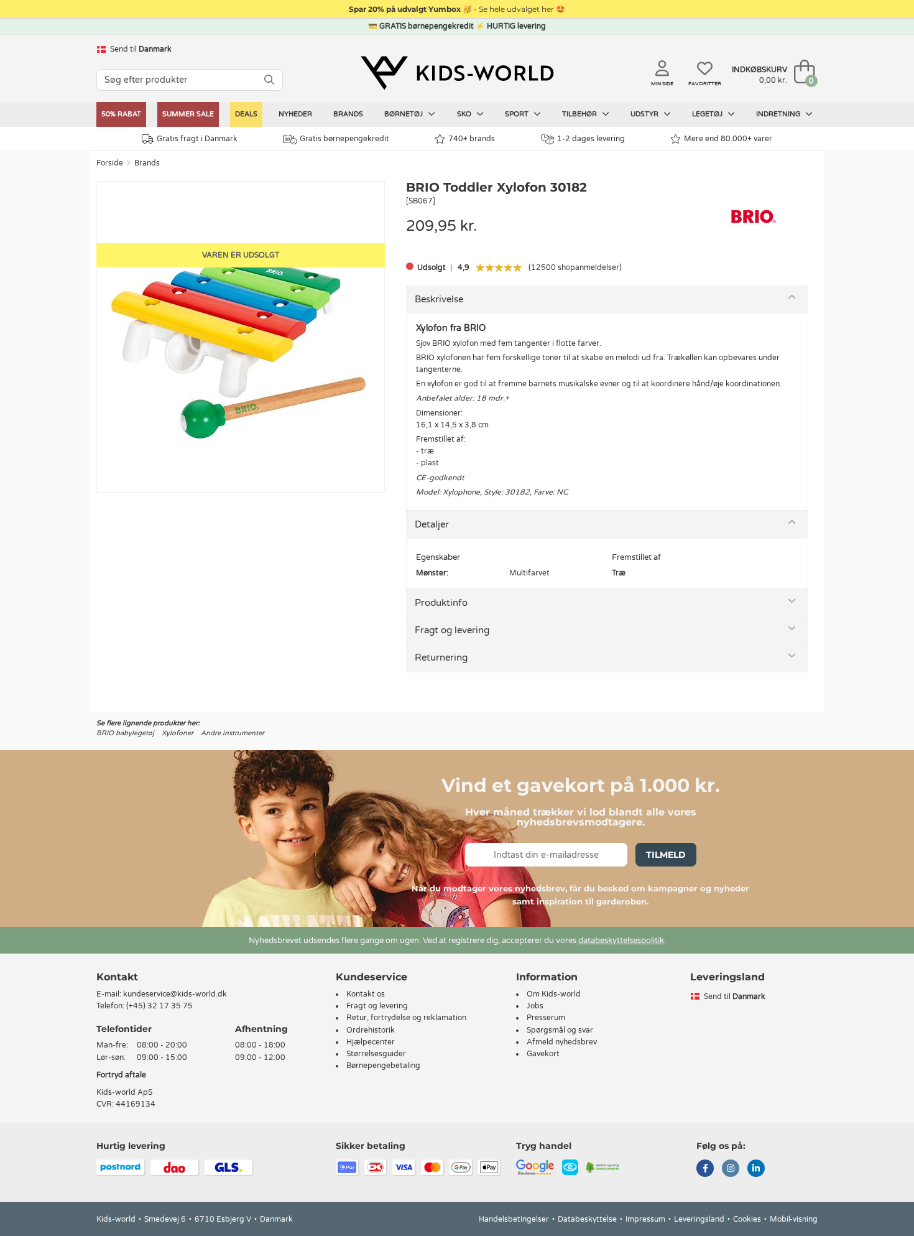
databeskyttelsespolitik (621, 941)
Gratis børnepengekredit (344, 138)
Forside (109, 163)
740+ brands (471, 138)
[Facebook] (705, 1169)
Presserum (546, 1017)
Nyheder (295, 114)
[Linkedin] (756, 1169)
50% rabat (121, 114)
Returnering (441, 657)
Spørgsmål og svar (560, 1030)
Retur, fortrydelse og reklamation (406, 1017)
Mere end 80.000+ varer (728, 138)
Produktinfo (441, 602)
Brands (348, 114)
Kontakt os (365, 994)
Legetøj (708, 114)
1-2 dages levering (591, 138)
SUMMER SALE (188, 114)
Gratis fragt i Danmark (197, 138)
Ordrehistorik (370, 1030)
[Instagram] (730, 1169)
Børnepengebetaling (383, 1065)
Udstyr (645, 114)
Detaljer (432, 524)
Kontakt (117, 977)
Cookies (747, 1219)
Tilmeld (666, 854)
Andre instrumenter (232, 733)
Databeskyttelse (587, 1219)
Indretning (779, 114)
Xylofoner (177, 733)
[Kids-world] (457, 73)
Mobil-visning (794, 1219)
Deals (246, 114)
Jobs (535, 1005)
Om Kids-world (554, 994)
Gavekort (543, 1053)
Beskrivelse (439, 299)
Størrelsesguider (376, 1053)
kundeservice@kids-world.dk (175, 994)
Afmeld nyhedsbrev (562, 1042)
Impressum (645, 1219)
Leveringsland (699, 1219)
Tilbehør (580, 114)
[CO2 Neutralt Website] (602, 1167)
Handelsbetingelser (514, 1219)
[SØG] (269, 80)
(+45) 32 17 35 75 (159, 1005)
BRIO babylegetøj (125, 733)
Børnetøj (404, 114)
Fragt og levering (452, 630)
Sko (465, 114)
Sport (517, 114)
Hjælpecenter (370, 1042)
